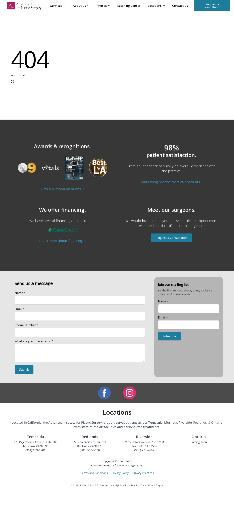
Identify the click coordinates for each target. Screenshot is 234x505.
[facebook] (104, 393)
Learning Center (129, 6)
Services (56, 6)
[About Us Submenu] (89, 6)
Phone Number (26, 325)
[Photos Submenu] (110, 6)
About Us (79, 6)
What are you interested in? (34, 341)
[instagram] (129, 393)
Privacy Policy (120, 473)
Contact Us (180, 6)
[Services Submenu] (65, 6)
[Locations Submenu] (165, 6)
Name (20, 292)
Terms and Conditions (94, 473)
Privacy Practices (143, 473)
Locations (155, 6)
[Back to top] (227, 498)
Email (19, 309)
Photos (102, 6)
